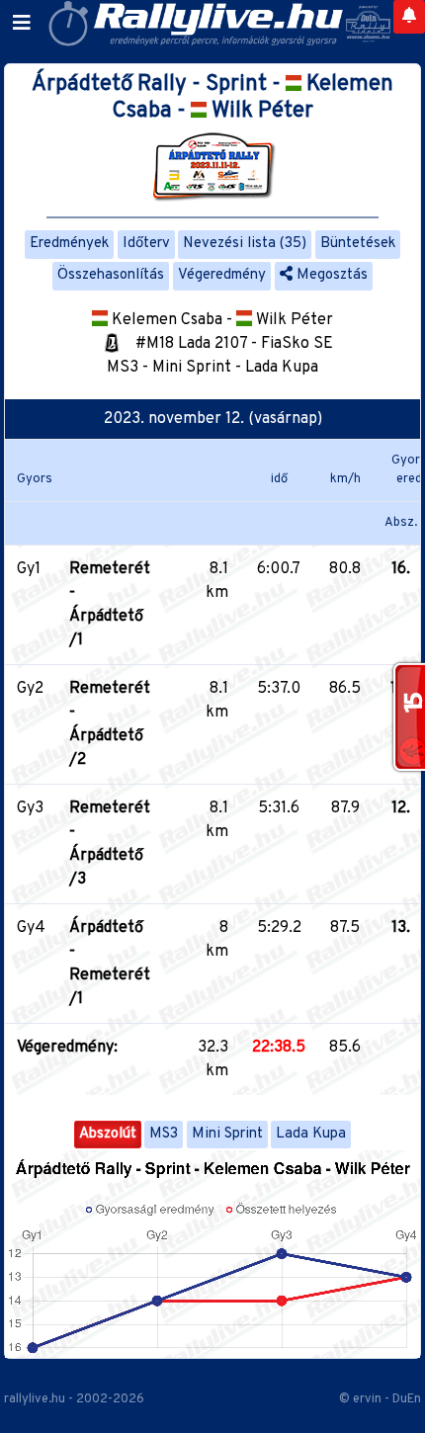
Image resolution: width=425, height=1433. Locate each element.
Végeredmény (222, 275)
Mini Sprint (227, 1134)
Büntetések (357, 243)
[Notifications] (409, 17)
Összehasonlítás (110, 275)
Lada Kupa (311, 1134)
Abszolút (107, 1134)
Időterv (146, 243)
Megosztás (330, 275)
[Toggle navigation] (21, 24)
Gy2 (30, 689)
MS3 (163, 1134)
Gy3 (30, 808)
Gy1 (29, 569)
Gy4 (31, 928)
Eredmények (69, 243)
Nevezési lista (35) (244, 243)
